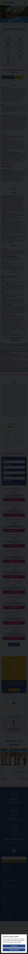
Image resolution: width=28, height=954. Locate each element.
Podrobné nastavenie (14, 949)
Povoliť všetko (14, 946)
